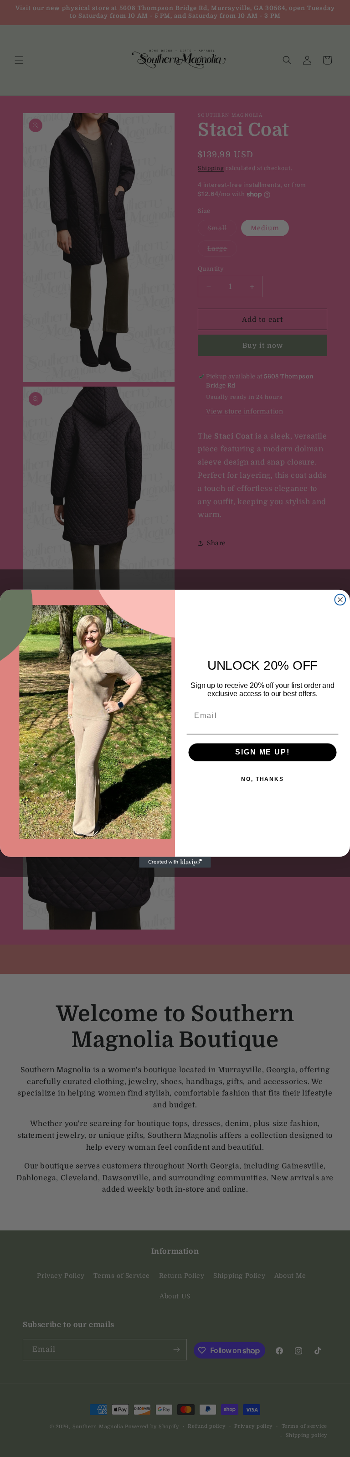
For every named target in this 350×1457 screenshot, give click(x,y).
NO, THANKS (262, 779)
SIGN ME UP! (262, 752)
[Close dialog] (340, 599)
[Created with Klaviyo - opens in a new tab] (175, 862)
